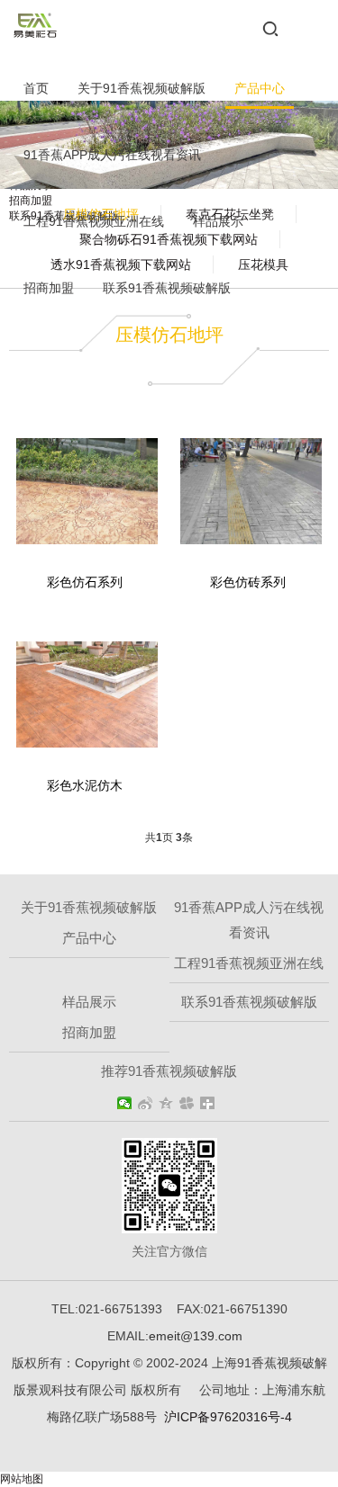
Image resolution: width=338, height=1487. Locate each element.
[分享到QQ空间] (166, 1103)
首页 (36, 88)
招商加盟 (48, 288)
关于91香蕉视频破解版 (142, 88)
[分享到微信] (124, 1103)
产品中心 (259, 88)
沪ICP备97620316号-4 (228, 1417)
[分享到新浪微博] (145, 1103)
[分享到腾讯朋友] (187, 1103)
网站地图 (21, 1479)
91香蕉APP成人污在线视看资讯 (112, 155)
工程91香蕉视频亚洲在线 (93, 221)
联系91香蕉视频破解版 (167, 288)
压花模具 (263, 264)
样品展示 (218, 221)
